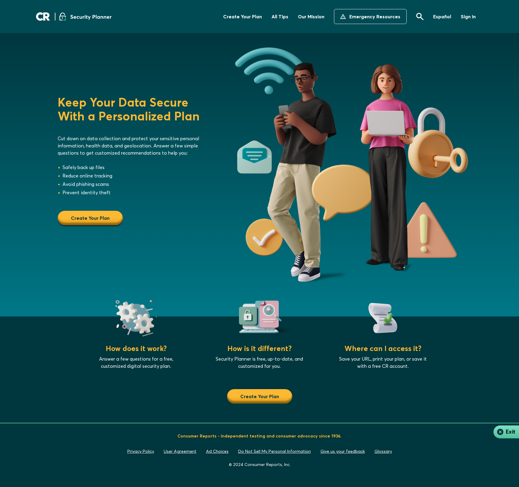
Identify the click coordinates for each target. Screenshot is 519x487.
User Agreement (180, 451)
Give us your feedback (342, 451)
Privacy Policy (140, 451)
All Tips (280, 17)
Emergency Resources (374, 17)
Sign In (468, 17)
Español (442, 17)
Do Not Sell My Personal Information (274, 451)
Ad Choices (217, 451)
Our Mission (311, 17)
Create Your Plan (242, 17)
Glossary (383, 451)
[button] (419, 16)
